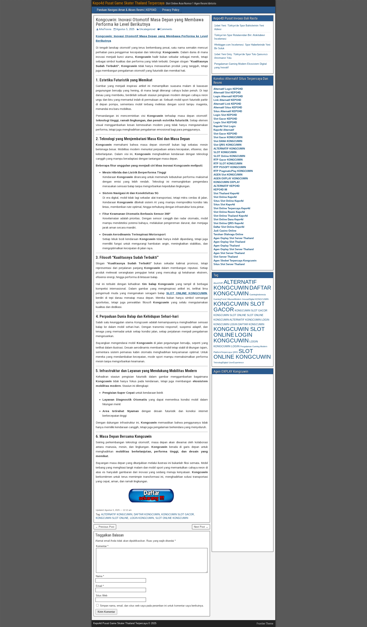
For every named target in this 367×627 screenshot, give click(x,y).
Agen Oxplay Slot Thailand (229, 241)
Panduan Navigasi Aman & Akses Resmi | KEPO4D (126, 10)
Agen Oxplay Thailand (227, 245)
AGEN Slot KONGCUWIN (228, 174)
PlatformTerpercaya (223, 352)
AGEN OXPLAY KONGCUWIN (231, 178)
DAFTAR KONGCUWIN (147, 514)
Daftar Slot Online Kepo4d (229, 226)
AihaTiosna (105, 29)
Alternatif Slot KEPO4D (227, 92)
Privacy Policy (170, 10)
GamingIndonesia (257, 294)
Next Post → (201, 526)
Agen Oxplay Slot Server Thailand (234, 238)
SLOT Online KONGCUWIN (229, 156)
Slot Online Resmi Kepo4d (229, 212)
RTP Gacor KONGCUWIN (228, 159)
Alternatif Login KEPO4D (228, 88)
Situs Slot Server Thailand (229, 264)
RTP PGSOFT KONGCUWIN (230, 167)
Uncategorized (147, 29)
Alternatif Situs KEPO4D (228, 107)
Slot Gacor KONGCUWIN (228, 137)
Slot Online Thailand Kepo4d (231, 215)
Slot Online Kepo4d (225, 197)
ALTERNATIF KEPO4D (227, 186)
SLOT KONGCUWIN (225, 152)
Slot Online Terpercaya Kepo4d (232, 208)
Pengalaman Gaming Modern (253, 346)
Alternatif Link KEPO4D (227, 103)
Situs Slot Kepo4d (224, 204)
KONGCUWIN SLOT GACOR (177, 514)
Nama (100, 576)
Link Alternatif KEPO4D (227, 100)
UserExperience (236, 362)
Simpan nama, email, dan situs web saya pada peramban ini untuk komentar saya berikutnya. (152, 605)
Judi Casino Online (225, 230)
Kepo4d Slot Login (225, 126)
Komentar (102, 546)
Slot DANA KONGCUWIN (228, 141)
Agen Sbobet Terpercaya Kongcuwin (235, 260)
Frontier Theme (265, 623)
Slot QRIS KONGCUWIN (227, 144)
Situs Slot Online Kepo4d (229, 200)
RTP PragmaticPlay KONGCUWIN (233, 171)
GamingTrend (220, 299)
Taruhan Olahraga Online (228, 234)
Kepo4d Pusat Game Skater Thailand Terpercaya (128, 3)
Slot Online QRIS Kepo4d (229, 223)
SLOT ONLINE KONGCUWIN (171, 518)
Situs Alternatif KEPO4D (228, 111)
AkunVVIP (218, 283)
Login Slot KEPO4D (225, 114)
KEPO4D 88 (220, 189)
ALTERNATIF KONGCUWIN (116, 514)
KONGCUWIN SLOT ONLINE (112, 518)
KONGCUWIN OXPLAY (227, 182)
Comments (166, 29)
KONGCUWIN (262, 299)
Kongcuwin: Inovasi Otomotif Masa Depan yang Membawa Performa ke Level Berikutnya (150, 22)
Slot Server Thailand (226, 256)
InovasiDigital (248, 299)
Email (100, 586)
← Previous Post (104, 526)
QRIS (235, 352)
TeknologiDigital (221, 362)
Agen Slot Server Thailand (229, 253)
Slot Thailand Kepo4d (226, 193)
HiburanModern (234, 299)
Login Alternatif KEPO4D (228, 96)
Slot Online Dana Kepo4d (228, 219)
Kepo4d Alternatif (224, 129)
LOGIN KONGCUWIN (142, 518)
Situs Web (101, 595)
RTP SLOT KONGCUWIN (228, 163)
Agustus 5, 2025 (125, 29)
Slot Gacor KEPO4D (225, 118)
